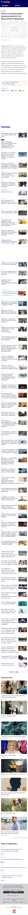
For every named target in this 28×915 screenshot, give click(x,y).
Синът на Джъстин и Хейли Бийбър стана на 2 (12, 859)
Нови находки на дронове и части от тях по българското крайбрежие (9, 490)
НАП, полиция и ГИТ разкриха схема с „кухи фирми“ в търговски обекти (9, 202)
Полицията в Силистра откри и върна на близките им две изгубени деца (9, 498)
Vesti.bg (12, 887)
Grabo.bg (21, 886)
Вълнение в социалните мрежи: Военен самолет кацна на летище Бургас (8, 470)
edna (3, 862)
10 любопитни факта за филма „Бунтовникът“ (13, 736)
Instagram (23, 90)
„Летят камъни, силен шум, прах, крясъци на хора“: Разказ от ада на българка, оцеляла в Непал (9, 640)
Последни (5, 5)
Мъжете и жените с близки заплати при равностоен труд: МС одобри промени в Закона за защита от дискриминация (9, 348)
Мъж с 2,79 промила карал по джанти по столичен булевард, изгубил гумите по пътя (9, 524)
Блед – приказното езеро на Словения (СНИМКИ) (8, 603)
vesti (3, 870)
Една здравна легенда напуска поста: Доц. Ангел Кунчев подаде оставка (9, 611)
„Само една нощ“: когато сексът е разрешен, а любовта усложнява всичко (13, 696)
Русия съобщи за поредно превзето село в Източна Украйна (9, 515)
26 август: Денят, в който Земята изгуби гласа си (13, 867)
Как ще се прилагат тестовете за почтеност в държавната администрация (9, 367)
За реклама (9, 899)
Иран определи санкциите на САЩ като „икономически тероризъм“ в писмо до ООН (9, 595)
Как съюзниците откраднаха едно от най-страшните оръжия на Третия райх (11, 850)
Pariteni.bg (4, 887)
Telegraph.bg (21, 887)
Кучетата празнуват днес (8, 813)
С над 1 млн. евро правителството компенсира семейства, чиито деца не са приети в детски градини (9, 222)
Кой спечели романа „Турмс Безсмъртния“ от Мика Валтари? (13, 793)
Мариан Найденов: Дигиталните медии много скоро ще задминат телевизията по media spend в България (9, 144)
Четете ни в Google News (14, 895)
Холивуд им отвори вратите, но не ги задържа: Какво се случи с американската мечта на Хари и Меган (9, 631)
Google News (6, 90)
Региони (17, 5)
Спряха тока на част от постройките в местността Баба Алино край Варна (9, 414)
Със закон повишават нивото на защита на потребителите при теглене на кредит (9, 358)
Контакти (22, 899)
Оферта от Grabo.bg (4, 289)
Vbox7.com (9, 885)
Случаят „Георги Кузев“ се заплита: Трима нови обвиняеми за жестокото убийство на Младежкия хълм (10, 649)
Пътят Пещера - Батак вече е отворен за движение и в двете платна (9, 433)
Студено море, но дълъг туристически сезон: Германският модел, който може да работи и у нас (9, 554)
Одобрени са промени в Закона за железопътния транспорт (8, 320)
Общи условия (19, 907)
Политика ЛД (16, 902)
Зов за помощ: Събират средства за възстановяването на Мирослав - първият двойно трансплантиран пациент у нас (12, 480)
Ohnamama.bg (16, 886)
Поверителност (7, 902)
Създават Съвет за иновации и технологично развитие (9, 263)
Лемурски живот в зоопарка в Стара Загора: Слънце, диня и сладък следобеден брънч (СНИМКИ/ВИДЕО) (9, 534)
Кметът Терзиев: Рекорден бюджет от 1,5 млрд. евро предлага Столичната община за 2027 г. (9, 405)
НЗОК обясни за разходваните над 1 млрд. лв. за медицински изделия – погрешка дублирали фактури (9, 423)
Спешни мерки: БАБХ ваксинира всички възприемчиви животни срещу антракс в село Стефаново (8, 377)
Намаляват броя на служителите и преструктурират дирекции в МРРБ (9, 282)
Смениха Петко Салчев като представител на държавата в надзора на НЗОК (9, 303)
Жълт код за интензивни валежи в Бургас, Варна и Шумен (8, 579)
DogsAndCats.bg (19, 885)
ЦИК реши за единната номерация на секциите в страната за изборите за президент (8, 184)
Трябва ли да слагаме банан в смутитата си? (13, 774)
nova (3, 854)
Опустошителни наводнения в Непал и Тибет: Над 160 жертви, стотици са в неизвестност (9, 571)
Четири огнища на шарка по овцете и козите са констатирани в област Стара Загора (9, 175)
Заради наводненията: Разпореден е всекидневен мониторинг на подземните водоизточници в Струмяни (9, 166)
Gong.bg (13, 885)
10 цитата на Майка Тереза (8, 716)
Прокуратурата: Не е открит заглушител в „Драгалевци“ (9, 657)
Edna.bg (8, 887)
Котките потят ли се (7, 192)
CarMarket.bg (5, 886)
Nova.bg (16, 887)
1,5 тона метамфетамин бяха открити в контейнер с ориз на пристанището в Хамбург (9, 451)
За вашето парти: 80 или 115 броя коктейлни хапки (10, 293)
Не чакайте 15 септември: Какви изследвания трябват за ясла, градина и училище (9, 562)
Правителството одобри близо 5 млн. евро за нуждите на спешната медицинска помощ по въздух (8, 155)
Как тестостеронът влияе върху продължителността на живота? (10, 832)
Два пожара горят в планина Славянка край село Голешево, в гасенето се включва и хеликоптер (9, 396)
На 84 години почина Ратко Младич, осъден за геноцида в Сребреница (9, 507)
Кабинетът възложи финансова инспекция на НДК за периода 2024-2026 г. (9, 312)
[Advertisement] (14, 108)
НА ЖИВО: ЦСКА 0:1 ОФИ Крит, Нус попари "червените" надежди (11, 876)
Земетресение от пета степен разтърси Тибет (8, 664)
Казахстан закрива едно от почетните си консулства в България (9, 273)
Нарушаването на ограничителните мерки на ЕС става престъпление (9, 241)
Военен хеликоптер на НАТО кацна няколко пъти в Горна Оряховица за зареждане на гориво (9, 442)
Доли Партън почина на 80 (8, 755)
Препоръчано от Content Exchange (19, 837)
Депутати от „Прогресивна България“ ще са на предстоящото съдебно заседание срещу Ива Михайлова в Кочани (9, 461)
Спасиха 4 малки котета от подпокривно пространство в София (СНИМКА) (9, 543)
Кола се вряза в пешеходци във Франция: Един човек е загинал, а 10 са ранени (9, 586)
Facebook (15, 90)
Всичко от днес (14, 672)
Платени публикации (16, 899)
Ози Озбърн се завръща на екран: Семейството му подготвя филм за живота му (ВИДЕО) (9, 621)
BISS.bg (10, 886)
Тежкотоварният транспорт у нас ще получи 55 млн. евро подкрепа (9, 338)
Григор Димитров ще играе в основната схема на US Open (9, 135)
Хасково (5, 126)
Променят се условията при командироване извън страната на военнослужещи (9, 329)
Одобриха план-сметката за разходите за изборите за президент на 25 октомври (9, 386)
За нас (4, 899)
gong (3, 880)
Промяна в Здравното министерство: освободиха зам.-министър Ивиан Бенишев (9, 233)
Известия (23, 902)
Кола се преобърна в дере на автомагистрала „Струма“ (9, 212)
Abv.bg (5, 885)
